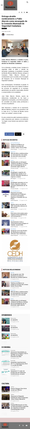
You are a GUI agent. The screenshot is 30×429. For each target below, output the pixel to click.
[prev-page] (3, 342)
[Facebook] (19, 12)
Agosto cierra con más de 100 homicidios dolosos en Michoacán (19, 206)
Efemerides (13, 318)
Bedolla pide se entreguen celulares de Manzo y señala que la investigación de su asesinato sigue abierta (19, 164)
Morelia (4, 28)
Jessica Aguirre (13, 178)
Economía (13, 350)
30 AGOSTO (14, 327)
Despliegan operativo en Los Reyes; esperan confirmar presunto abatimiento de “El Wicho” (19, 185)
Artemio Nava (10, 34)
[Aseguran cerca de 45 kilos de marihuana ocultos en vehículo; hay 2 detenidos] (6, 231)
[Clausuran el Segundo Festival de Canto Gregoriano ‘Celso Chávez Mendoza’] (6, 397)
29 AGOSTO (14, 335)
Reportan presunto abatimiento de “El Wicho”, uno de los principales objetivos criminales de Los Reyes (19, 195)
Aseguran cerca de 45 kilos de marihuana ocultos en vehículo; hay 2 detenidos (19, 232)
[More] (23, 134)
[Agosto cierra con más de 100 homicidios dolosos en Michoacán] (6, 205)
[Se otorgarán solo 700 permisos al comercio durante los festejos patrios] (6, 275)
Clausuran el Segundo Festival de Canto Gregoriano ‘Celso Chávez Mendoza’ (19, 397)
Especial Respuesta (14, 200)
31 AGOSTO (14, 320)
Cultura (12, 386)
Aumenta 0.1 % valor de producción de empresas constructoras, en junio (18, 372)
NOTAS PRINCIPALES (15, 142)
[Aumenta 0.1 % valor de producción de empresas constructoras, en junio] (6, 372)
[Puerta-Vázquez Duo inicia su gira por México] (6, 389)
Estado (12, 160)
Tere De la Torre (14, 158)
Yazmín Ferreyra (14, 149)
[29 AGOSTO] (6, 336)
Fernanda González (14, 168)
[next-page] (5, 342)
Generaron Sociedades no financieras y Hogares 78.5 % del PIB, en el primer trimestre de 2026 (19, 354)
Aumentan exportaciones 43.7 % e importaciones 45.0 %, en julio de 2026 (19, 364)
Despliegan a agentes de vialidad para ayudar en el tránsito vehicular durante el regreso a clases (19, 175)
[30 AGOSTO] (6, 328)
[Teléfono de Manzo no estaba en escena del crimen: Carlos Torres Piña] (6, 145)
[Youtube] (27, 12)
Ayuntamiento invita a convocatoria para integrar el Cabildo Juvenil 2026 (19, 223)
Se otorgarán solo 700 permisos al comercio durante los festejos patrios (19, 276)
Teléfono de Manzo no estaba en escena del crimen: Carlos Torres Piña (19, 146)
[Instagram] (21, 12)
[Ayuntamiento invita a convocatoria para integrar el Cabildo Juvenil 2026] (6, 223)
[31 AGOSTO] (6, 321)
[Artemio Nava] (3, 34)
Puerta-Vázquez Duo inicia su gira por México (19, 389)
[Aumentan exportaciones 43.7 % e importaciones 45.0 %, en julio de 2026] (6, 363)
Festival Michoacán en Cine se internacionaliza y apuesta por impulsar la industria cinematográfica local (19, 407)
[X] (24, 12)
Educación (13, 151)
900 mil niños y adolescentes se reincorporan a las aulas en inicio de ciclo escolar (19, 155)
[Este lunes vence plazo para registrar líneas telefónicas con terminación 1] (6, 214)
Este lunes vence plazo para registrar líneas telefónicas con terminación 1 (19, 214)
